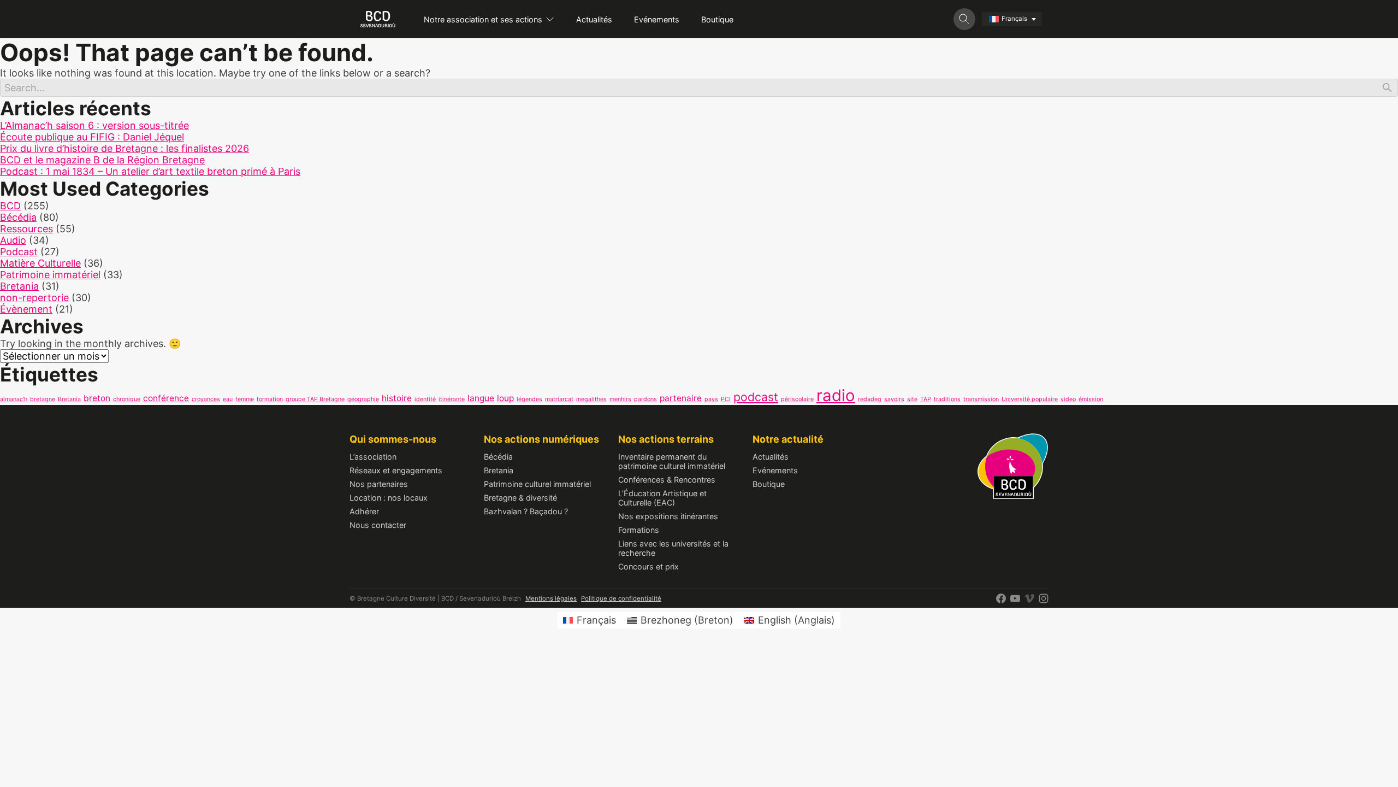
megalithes (591, 399)
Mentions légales (551, 598)
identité (425, 399)
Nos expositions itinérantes (668, 516)
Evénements (656, 19)
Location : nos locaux (389, 497)
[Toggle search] (964, 19)
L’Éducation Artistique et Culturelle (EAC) (662, 498)
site (912, 399)
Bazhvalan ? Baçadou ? (526, 511)
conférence (166, 398)
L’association (373, 456)
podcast (755, 397)
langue (480, 398)
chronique (126, 399)
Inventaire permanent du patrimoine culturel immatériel (671, 461)
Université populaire (1030, 399)
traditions (947, 399)
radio (835, 395)
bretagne (42, 399)
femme (244, 399)
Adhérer (364, 511)
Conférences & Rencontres (666, 479)
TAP (925, 399)
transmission (981, 399)
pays (711, 399)
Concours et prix (648, 566)
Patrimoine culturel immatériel (537, 484)
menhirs (620, 399)
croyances (206, 399)
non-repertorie (34, 297)
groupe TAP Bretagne (315, 399)
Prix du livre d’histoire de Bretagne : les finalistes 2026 (124, 148)
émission (1091, 399)
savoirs (894, 399)
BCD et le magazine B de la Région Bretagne (102, 160)
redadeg (869, 399)
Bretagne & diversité (520, 497)
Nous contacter (378, 525)
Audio (13, 240)
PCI (726, 399)
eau (228, 399)
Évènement (26, 309)
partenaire (681, 398)
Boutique (717, 19)
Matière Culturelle (40, 263)
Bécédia (18, 217)
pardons (645, 399)
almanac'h (13, 399)
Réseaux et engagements (396, 470)
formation (270, 399)
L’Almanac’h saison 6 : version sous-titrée (94, 125)
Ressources (26, 228)
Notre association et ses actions (483, 19)
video (1068, 399)
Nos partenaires (379, 484)
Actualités (594, 19)
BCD (10, 206)
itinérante (452, 399)
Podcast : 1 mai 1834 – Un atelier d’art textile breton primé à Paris (150, 171)
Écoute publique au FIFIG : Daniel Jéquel (92, 137)
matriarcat (559, 399)
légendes (529, 399)
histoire (397, 398)
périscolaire (797, 399)
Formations (638, 530)
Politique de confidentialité (621, 598)
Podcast (19, 251)
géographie (363, 399)
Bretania (19, 286)
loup (505, 398)
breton (97, 398)
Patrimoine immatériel (50, 274)
